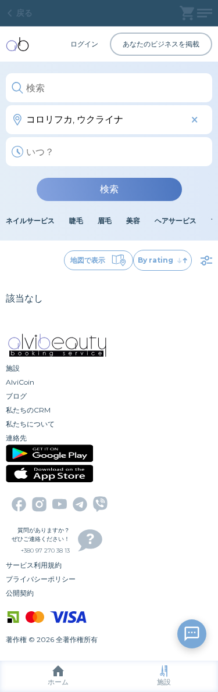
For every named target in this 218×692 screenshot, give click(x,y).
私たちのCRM (28, 410)
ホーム (58, 681)
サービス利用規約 (34, 565)
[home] (17, 44)
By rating (155, 260)
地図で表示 (87, 260)
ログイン (84, 44)
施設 (164, 681)
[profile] (204, 13)
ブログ (16, 396)
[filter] (206, 260)
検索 (109, 189)
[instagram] (39, 504)
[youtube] (59, 504)
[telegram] (80, 504)
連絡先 (16, 437)
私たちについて (30, 423)
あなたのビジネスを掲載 (161, 44)
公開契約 (20, 593)
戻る (24, 13)
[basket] (187, 13)
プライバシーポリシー (41, 579)
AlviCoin (20, 382)
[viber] (100, 504)
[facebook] (19, 504)
